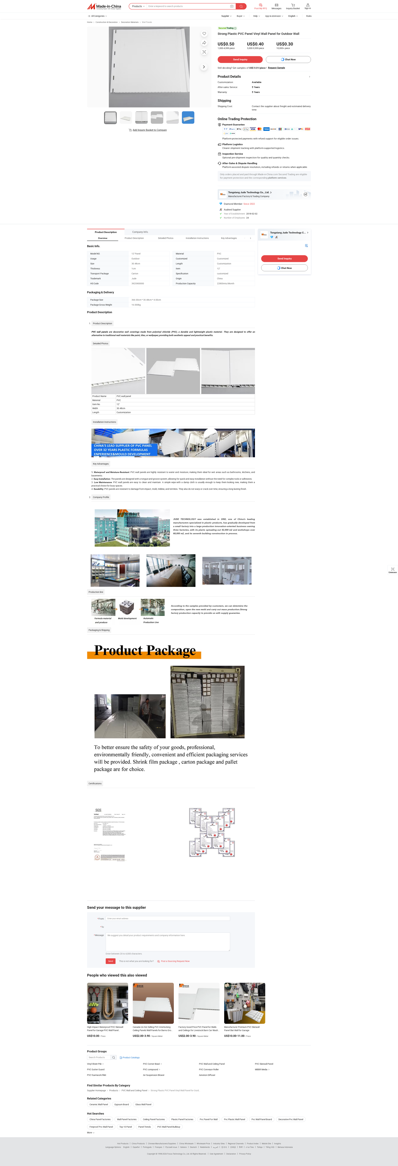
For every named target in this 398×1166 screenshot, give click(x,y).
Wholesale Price (203, 1143)
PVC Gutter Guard (95, 1069)
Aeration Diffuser (207, 1075)
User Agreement (216, 1153)
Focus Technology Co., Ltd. (178, 1153)
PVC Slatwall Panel (264, 1063)
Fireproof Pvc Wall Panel (101, 1126)
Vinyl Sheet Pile (94, 1063)
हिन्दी (241, 1147)
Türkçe (259, 1147)
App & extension (273, 15)
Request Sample (276, 67)
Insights (277, 1143)
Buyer (239, 15)
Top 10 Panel (125, 1126)
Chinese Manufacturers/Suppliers (162, 1143)
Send (110, 961)
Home (89, 22)
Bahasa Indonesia (285, 1147)
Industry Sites (219, 1143)
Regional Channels (236, 1143)
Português (147, 1147)
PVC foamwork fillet (96, 1075)
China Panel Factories (100, 1119)
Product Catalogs (131, 1057)
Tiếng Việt (270, 1147)
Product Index (253, 1143)
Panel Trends (144, 1126)
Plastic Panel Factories (182, 1119)
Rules (309, 15)
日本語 (233, 1147)
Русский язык (171, 1147)
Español (136, 1147)
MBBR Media (261, 1069)
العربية (215, 1147)
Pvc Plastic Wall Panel (234, 1119)
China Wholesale (186, 1143)
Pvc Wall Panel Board (262, 1119)
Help (255, 15)
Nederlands (205, 1147)
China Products (138, 1143)
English (126, 1147)
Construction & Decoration (107, 22)
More (90, 1132)
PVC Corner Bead (151, 1063)
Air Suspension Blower (153, 1075)
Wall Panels (147, 22)
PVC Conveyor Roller (209, 1069)
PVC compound (150, 1069)
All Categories (97, 15)
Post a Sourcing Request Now (173, 961)
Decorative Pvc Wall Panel (290, 1119)
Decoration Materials (130, 22)
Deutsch (193, 1147)
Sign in (308, 8)
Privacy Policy (245, 1153)
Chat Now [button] (290, 59)
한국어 (224, 1147)
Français (158, 1147)
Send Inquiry (240, 59)
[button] (244, 238)
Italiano (183, 1147)
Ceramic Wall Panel (99, 1104)
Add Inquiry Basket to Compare (150, 130)
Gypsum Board (121, 1104)
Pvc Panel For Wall (209, 1119)
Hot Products (122, 1143)
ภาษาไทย (250, 1147)
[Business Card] (306, 245)
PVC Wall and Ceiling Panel (212, 1063)
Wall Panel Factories (127, 1119)
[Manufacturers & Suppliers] (104, 6)
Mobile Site (266, 1143)
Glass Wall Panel (143, 1104)
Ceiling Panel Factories (154, 1119)
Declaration (231, 1153)
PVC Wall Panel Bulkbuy (168, 1126)
